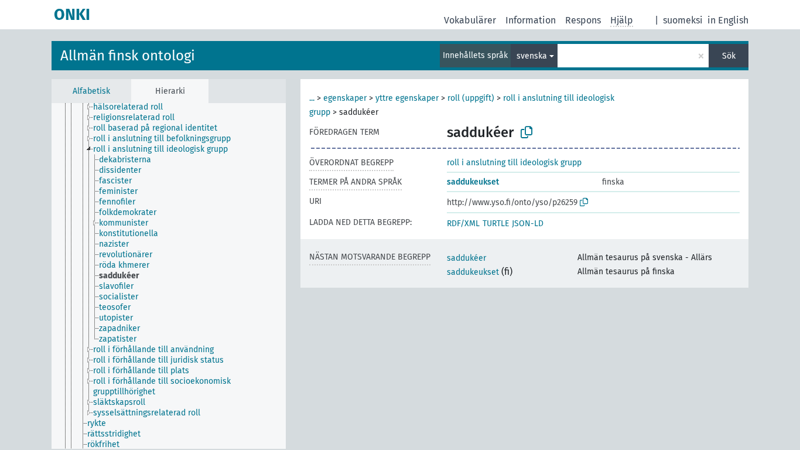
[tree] (169, 276)
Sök (729, 56)
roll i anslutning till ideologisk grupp (514, 163)
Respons (583, 20)
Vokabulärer (470, 20)
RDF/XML (463, 224)
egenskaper (345, 98)
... (311, 98)
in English (727, 20)
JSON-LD (527, 224)
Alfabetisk (91, 91)
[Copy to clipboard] (526, 132)
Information (530, 20)
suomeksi (683, 20)
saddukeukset (473, 182)
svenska (532, 56)
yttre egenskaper (407, 98)
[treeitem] (133, 107)
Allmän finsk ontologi (127, 55)
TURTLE (496, 224)
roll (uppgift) (470, 98)
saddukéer (466, 258)
